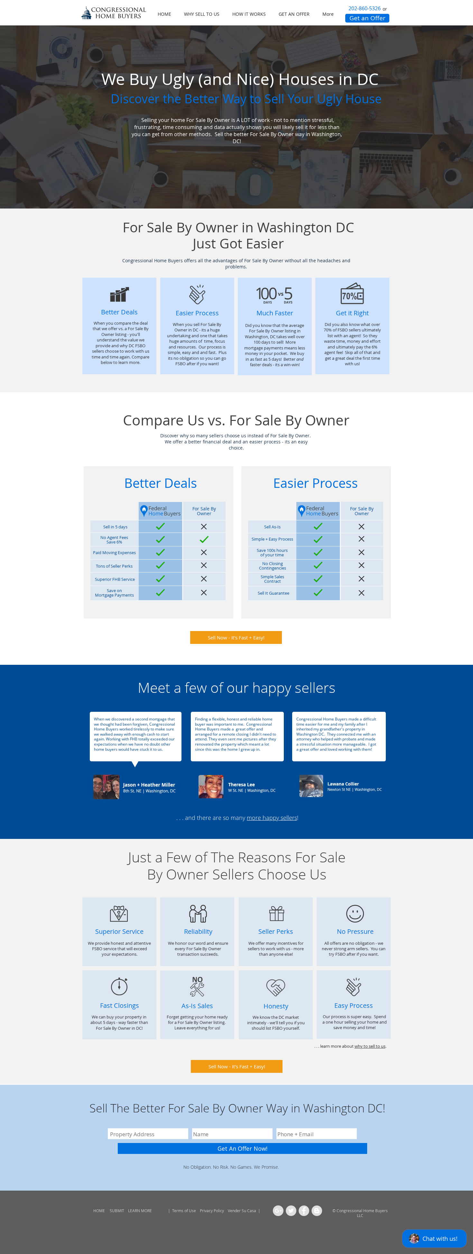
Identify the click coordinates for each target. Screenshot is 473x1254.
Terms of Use (184, 1210)
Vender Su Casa (242, 1210)
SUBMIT (116, 1210)
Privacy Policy (211, 1210)
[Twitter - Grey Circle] (291, 1210)
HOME (99, 1210)
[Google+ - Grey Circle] (278, 1210)
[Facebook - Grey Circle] (304, 1210)
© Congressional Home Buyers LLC (360, 1213)
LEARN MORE (140, 1210)
